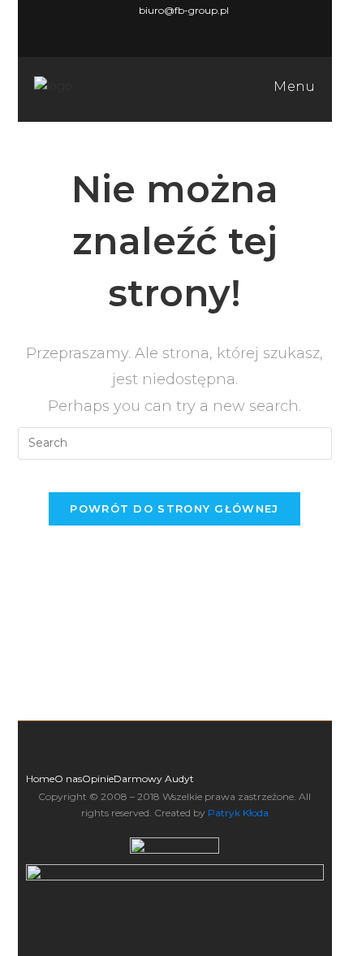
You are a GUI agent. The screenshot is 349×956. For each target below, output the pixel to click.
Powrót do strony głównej (174, 508)
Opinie (98, 778)
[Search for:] (175, 442)
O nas (68, 778)
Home (40, 778)
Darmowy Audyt (154, 778)
